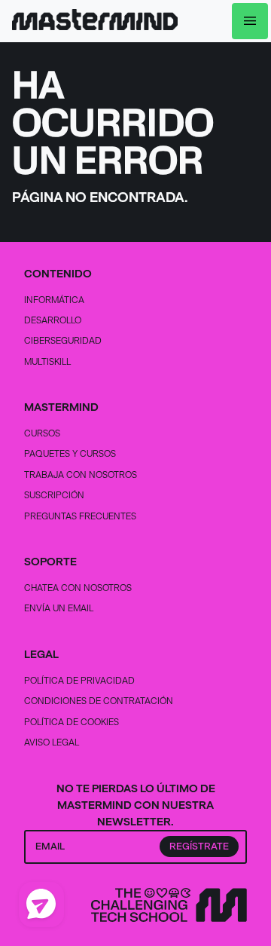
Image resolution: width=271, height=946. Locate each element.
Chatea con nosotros (78, 587)
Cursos (42, 433)
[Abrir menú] (250, 21)
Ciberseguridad (63, 340)
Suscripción (54, 495)
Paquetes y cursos (70, 453)
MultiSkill (47, 361)
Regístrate (199, 846)
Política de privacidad (79, 680)
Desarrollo (52, 320)
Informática (54, 300)
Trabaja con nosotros (80, 474)
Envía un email (58, 608)
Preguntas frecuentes (80, 516)
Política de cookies (71, 722)
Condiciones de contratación (98, 701)
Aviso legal (51, 742)
